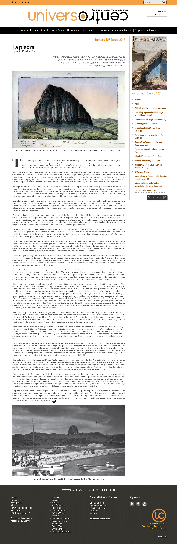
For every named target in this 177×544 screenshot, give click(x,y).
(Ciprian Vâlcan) (150, 119)
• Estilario (54, 516)
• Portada (54, 497)
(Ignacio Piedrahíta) (146, 123)
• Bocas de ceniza (58, 521)
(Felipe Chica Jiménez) (147, 129)
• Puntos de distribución (21, 508)
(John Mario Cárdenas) (148, 184)
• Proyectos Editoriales (60, 531)
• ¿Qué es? (16, 500)
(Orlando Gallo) (148, 160)
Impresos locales (99, 505)
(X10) (145, 190)
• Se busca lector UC (20, 513)
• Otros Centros (57, 529)
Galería (94, 511)
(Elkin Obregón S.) (151, 177)
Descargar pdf (155, 197)
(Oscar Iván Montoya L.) (150, 150)
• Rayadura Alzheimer (60, 518)
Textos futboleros (98, 508)
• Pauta (14, 505)
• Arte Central (56, 505)
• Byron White (56, 526)
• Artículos (55, 502)
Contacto (26, 2)
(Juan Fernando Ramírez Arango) (149, 143)
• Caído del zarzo (58, 510)
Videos (94, 513)
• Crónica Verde (57, 513)
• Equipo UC (16, 502)
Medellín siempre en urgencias (150, 108)
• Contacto (15, 510)
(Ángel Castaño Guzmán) (149, 136)
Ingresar (13, 541)
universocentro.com (158, 524)
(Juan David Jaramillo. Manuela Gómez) (148, 166)
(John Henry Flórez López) (148, 156)
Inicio (13, 2)
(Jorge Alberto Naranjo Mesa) (149, 114)
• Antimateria (56, 523)
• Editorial (54, 500)
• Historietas (55, 508)
